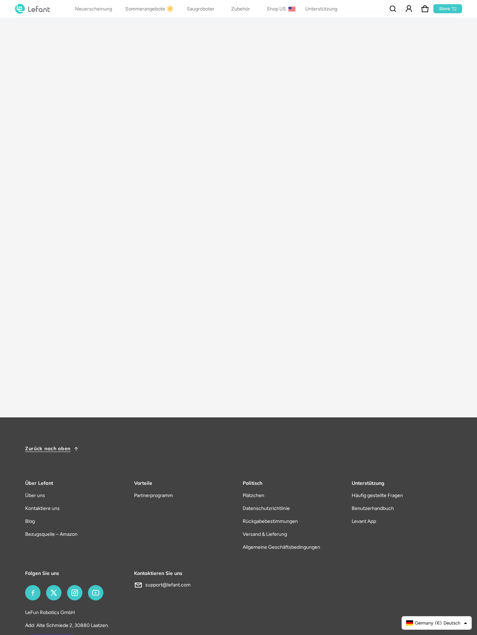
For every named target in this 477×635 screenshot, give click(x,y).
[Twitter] (53, 592)
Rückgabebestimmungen (270, 521)
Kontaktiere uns (42, 508)
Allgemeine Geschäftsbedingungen (281, 547)
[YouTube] (95, 592)
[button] (393, 8)
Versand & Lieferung (265, 534)
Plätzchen (253, 495)
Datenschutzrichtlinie (266, 508)
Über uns (35, 495)
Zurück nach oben (48, 448)
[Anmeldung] (409, 8)
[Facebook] (33, 592)
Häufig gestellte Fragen (377, 495)
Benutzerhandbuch (373, 508)
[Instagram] (74, 592)
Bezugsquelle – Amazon (51, 534)
